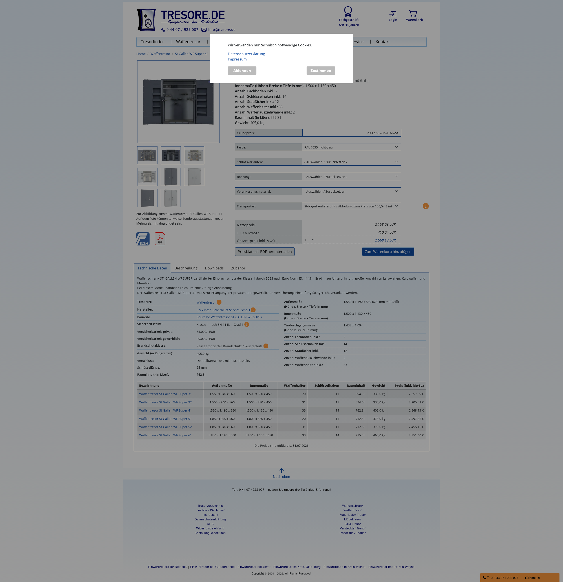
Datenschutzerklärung (246, 54)
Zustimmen (321, 70)
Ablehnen (242, 70)
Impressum (237, 59)
